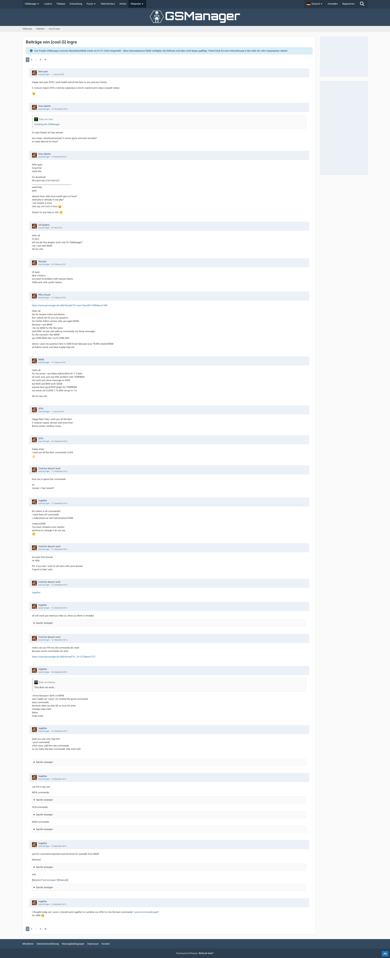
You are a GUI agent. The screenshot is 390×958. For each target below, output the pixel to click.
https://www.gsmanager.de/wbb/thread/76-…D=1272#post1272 (63, 656)
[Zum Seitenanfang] (385, 953)
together (42, 500)
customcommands (143, 912)
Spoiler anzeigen (44, 623)
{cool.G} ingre (43, 74)
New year (43, 71)
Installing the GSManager (47, 124)
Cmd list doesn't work (49, 468)
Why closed (44, 294)
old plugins (44, 224)
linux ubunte (44, 106)
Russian (42, 261)
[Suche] (362, 4)
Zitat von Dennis (47, 682)
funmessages (49, 880)
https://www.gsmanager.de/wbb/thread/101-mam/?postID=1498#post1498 (69, 305)
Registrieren (348, 3)
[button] (314, 4)
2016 (40, 408)
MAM (41, 359)
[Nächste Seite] (45, 59)
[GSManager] (195, 16)
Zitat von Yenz (46, 119)
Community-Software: (195, 953)
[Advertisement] (344, 57)
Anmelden (333, 3)
